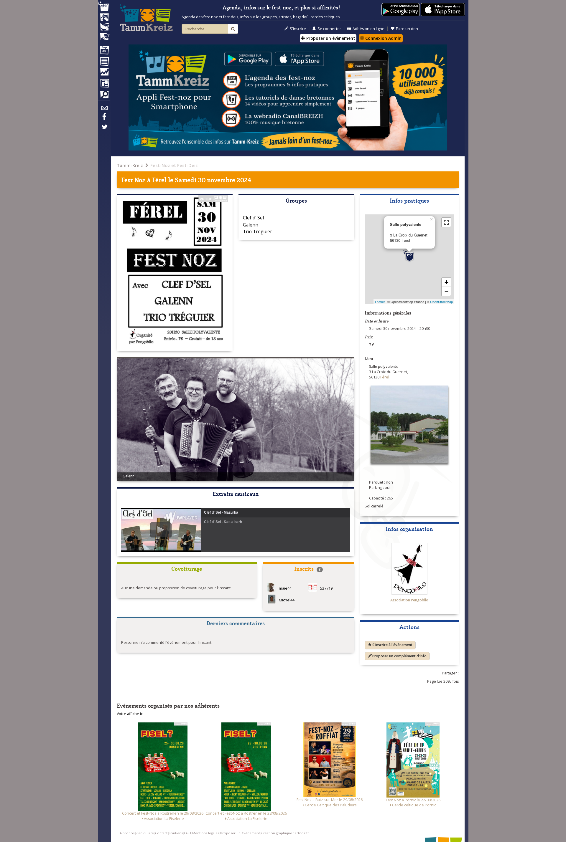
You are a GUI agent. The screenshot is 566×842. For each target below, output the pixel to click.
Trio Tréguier (257, 231)
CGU (187, 833)
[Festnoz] (104, 6)
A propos (127, 833)
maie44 (285, 588)
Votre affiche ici (130, 713)
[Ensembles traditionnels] (104, 34)
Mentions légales (205, 833)
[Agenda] (104, 51)
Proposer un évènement (330, 38)
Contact (161, 833)
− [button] (446, 291)
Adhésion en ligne (368, 28)
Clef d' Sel (253, 217)
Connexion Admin (383, 38)
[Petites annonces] (104, 96)
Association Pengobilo (409, 600)
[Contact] (104, 109)
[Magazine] (104, 84)
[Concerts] (104, 17)
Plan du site (145, 833)
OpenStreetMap (441, 301)
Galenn (250, 224)
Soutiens (176, 833)
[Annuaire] (104, 62)
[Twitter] (104, 129)
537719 (326, 588)
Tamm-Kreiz (130, 165)
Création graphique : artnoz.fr (285, 833)
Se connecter (329, 28)
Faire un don (407, 28)
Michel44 (286, 600)
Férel (159, 179)
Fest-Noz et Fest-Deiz (174, 165)
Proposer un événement (240, 833)
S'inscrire (298, 28)
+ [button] (446, 282)
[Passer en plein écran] (446, 222)
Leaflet (380, 301)
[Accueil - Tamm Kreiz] (146, 17)
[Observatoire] (104, 73)
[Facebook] (104, 118)
